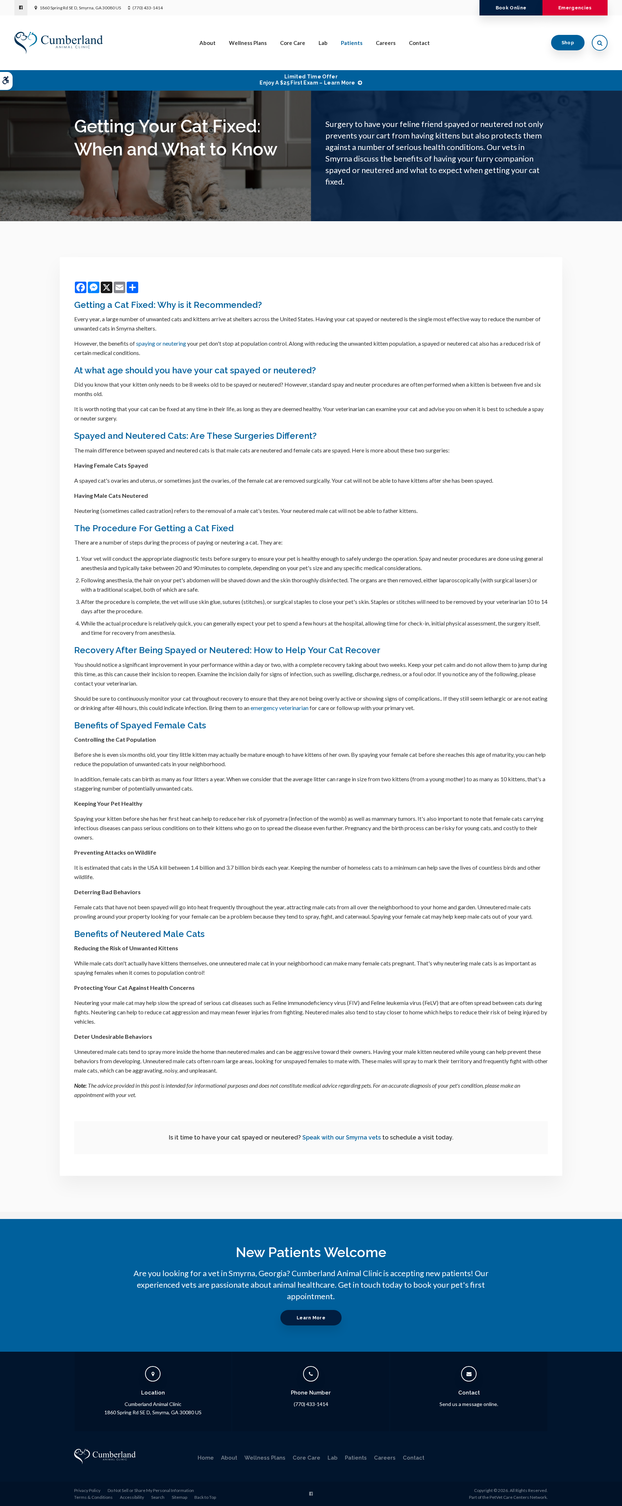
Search (157, 1497)
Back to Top (205, 1497)
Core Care (292, 43)
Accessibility (132, 1497)
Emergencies (575, 7)
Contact (419, 43)
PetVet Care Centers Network (518, 1497)
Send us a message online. (469, 1404)
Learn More (311, 1317)
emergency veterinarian (279, 707)
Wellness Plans (248, 43)
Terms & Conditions (93, 1497)
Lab (323, 43)
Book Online (511, 7)
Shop (568, 42)
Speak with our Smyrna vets (341, 1137)
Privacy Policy (87, 1490)
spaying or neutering (161, 343)
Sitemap (179, 1497)
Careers (386, 43)
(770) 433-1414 (147, 7)
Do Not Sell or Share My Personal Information (151, 1490)
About (207, 43)
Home (206, 1458)
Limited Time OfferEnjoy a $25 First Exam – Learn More (307, 80)
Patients (351, 43)
